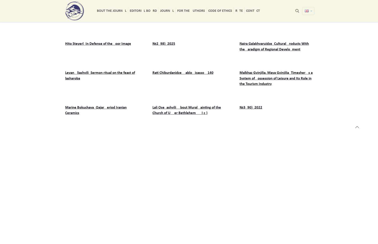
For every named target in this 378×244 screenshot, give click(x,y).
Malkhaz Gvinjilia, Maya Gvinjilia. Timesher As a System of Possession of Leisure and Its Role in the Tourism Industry (276, 78)
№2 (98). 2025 (163, 44)
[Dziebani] (75, 11)
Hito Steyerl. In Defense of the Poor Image (98, 44)
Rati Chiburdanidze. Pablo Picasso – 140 (183, 73)
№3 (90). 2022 (251, 107)
